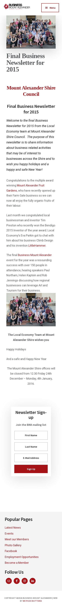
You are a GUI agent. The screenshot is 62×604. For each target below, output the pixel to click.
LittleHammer (36, 245)
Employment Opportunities (22, 557)
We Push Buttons (32, 601)
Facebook (11, 551)
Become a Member (17, 562)
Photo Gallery (13, 545)
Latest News (13, 527)
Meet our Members (17, 539)
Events (9, 533)
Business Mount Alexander (35, 255)
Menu (52, 7)
